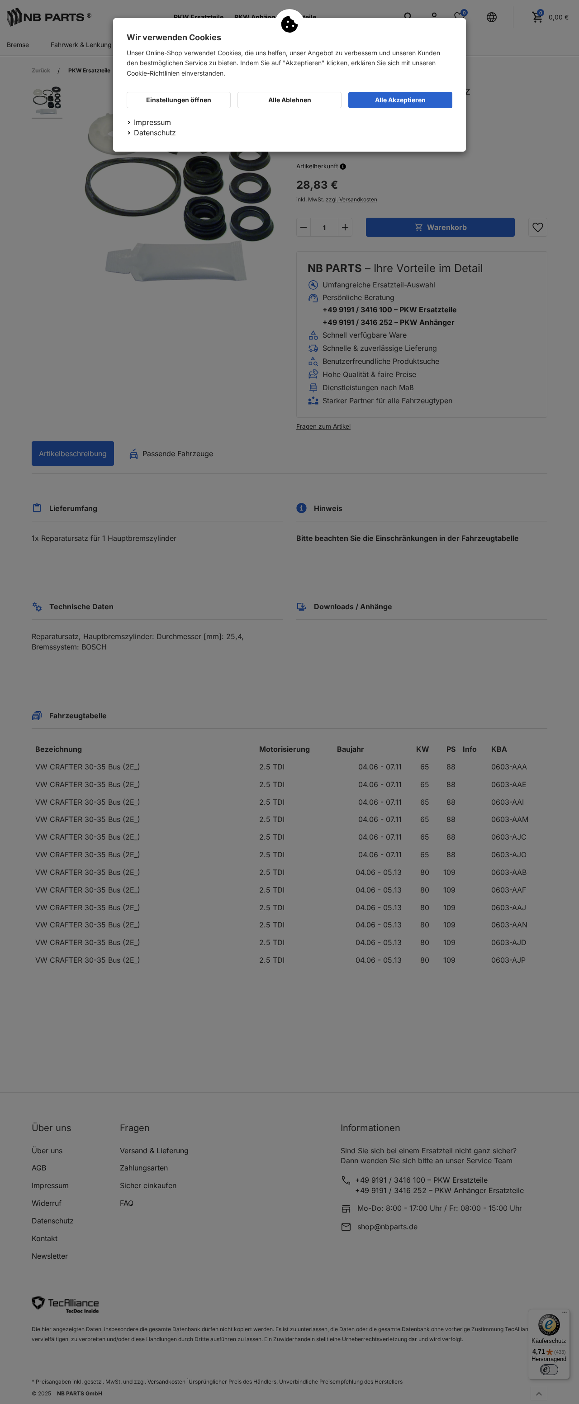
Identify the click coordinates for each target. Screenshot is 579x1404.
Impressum (152, 122)
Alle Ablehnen (289, 100)
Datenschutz (155, 132)
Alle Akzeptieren (400, 100)
